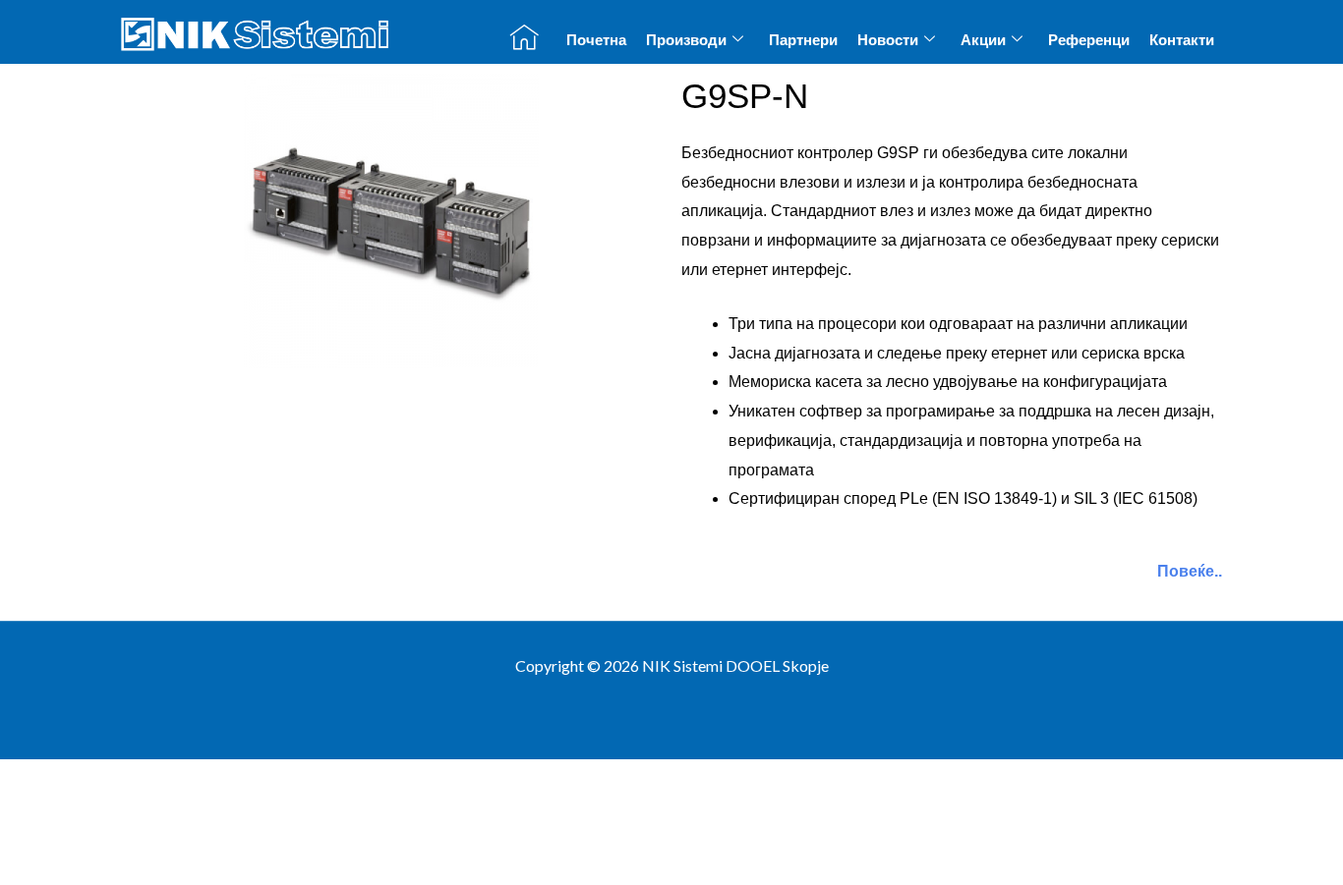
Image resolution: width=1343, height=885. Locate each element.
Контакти (1181, 39)
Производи (686, 39)
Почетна (596, 39)
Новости (887, 39)
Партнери (803, 39)
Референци (1089, 39)
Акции (983, 39)
